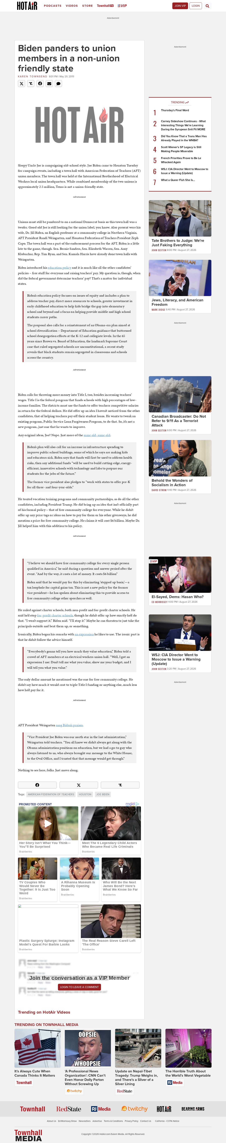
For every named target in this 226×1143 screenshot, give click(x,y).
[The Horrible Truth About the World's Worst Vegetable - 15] (188, 1048)
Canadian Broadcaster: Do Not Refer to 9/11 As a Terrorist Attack (179, 421)
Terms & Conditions (113, 1121)
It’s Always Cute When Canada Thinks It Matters (34, 1073)
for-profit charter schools (55, 615)
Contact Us (145, 1121)
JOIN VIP (180, 6)
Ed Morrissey (160, 602)
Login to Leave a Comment (79, 987)
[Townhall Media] (28, 1135)
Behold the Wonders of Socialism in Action (172, 482)
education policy (59, 267)
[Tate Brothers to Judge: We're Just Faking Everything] (180, 218)
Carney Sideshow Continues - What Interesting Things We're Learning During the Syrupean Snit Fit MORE (183, 125)
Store (87, 6)
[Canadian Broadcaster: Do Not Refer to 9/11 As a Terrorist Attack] (180, 394)
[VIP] (122, 6)
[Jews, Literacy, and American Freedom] (180, 277)
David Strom (159, 490)
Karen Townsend (32, 76)
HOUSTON (85, 794)
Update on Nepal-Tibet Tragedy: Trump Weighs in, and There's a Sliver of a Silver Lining (136, 1077)
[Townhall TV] (106, 6)
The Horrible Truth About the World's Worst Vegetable (188, 1073)
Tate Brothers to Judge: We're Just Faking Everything (178, 242)
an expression (84, 634)
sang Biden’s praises (69, 725)
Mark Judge (158, 309)
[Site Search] (207, 5)
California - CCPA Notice (167, 1121)
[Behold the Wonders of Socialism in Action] (180, 458)
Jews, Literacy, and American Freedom (177, 302)
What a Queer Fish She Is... (178, 180)
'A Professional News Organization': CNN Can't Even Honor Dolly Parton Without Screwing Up (85, 1077)
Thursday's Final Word (175, 110)
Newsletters (85, 1121)
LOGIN (196, 6)
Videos (72, 6)
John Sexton (159, 250)
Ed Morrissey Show (67, 1121)
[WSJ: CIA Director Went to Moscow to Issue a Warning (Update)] (180, 632)
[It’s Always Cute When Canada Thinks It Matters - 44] (37, 1048)
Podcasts (53, 6)
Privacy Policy (131, 1121)
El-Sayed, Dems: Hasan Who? (178, 597)
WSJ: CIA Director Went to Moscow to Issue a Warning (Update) (176, 659)
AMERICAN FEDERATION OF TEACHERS (51, 794)
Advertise (97, 1121)
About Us (51, 1121)
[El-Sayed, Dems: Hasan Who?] (180, 574)
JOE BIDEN (102, 794)
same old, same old (97, 435)
